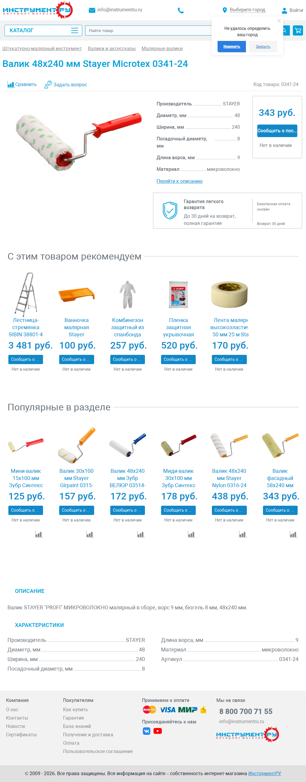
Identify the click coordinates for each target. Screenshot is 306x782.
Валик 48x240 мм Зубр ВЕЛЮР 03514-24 (128, 482)
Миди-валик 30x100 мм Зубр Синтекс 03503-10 (178, 482)
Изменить (232, 47)
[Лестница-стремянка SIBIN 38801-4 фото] (25, 294)
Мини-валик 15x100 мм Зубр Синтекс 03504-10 (26, 482)
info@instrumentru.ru (119, 10)
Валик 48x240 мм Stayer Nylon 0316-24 (229, 478)
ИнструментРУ (264, 773)
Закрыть (263, 47)
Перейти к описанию (180, 181)
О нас (12, 709)
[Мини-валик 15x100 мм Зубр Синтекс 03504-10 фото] (25, 445)
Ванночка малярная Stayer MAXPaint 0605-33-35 (76, 334)
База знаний (77, 726)
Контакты (17, 718)
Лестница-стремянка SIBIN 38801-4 (26, 327)
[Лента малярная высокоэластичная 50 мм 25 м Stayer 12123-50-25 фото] (229, 294)
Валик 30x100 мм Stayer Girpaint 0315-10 (76, 482)
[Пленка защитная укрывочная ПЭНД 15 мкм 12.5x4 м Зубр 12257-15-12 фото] (178, 294)
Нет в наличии (26, 369)
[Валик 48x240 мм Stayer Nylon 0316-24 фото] (229, 445)
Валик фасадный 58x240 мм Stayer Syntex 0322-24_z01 (280, 485)
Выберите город (247, 10)
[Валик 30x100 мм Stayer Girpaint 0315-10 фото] (76, 445)
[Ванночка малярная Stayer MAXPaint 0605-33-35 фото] (76, 294)
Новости (15, 726)
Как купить (75, 709)
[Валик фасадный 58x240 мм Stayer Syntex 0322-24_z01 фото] (280, 445)
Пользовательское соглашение (98, 751)
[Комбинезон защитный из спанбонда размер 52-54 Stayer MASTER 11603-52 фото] (127, 294)
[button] (298, 30)
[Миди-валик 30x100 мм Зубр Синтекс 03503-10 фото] (178, 445)
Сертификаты (21, 734)
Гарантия (73, 718)
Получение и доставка (88, 734)
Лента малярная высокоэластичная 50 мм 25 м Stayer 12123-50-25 (234, 331)
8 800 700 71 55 (246, 711)
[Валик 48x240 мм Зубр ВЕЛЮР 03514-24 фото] (127, 445)
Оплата (71, 743)
